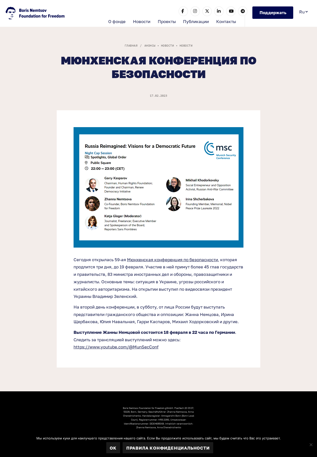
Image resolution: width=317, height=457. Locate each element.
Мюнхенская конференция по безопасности (172, 259)
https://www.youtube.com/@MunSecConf (116, 346)
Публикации (196, 21)
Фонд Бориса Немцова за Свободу (35, 13)
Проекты (167, 21)
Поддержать (273, 12)
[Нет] (310, 444)
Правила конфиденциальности (168, 448)
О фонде (117, 21)
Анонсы (150, 45)
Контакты (226, 21)
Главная (131, 45)
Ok (113, 448)
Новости (141, 21)
